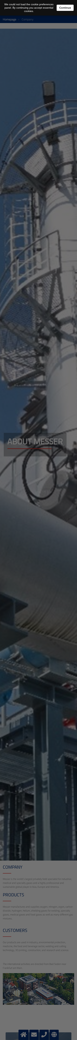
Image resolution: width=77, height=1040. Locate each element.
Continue (65, 7)
